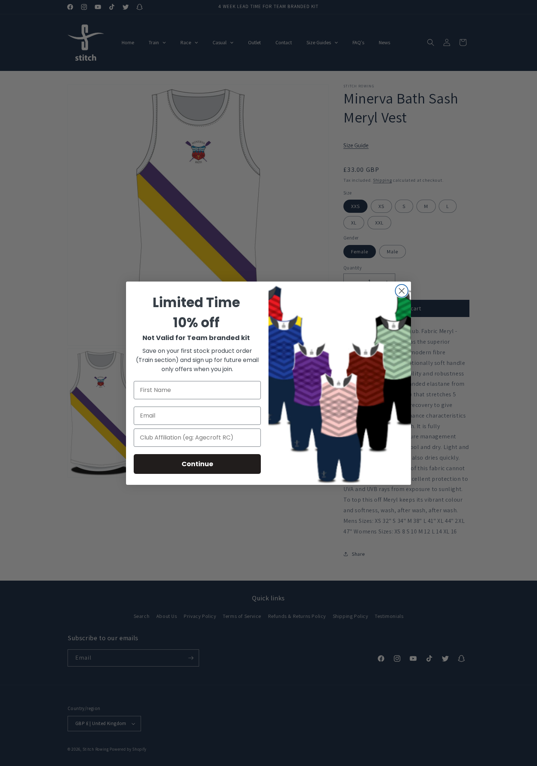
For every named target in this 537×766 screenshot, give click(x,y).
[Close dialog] (401, 290)
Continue (197, 463)
